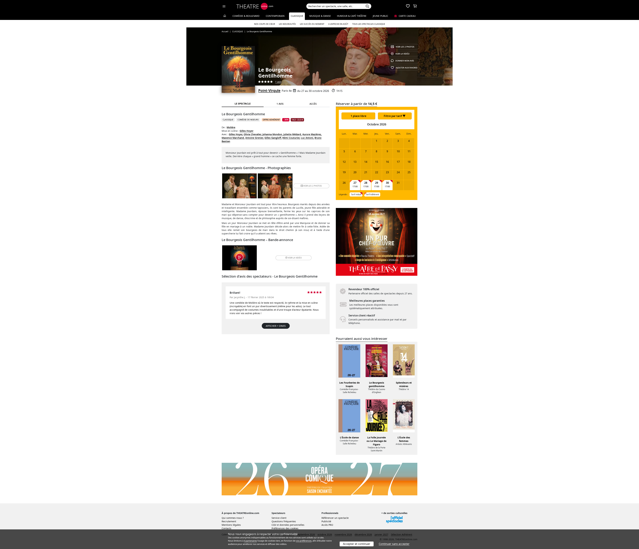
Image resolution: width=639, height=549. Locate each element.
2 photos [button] (312, 185)
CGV (274, 524)
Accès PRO (327, 524)
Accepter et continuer (356, 544)
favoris (407, 67)
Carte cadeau (407, 15)
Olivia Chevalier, (253, 134)
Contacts (226, 528)
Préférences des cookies (285, 528)
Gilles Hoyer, (236, 134)
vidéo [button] (295, 257)
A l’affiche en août (338, 24)
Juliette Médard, (292, 134)
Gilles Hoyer (246, 130)
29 (376, 182)
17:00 (355, 186)
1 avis (278, 81)
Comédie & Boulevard (245, 15)
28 (365, 182)
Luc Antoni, (307, 137)
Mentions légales (231, 524)
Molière (231, 127)
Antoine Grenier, (254, 137)
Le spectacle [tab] (243, 103)
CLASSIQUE (228, 119)
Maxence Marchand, (233, 137)
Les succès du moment (312, 24)
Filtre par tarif (393, 116)
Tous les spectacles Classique (368, 24)
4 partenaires (250, 540)
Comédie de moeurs (248, 119)
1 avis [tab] (280, 103)
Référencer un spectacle (335, 517)
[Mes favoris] (408, 6)
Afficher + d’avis (276, 325)
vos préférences (304, 540)
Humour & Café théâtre (351, 15)
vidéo (402, 53)
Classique (297, 15)
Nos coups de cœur (264, 24)
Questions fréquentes (284, 521)
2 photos (405, 46)
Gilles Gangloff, (273, 137)
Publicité (326, 521)
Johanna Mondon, (272, 134)
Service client (279, 517)
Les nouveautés (287, 24)
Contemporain (275, 15)
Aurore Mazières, (312, 134)
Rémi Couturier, (291, 137)
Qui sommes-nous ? (233, 517)
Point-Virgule (269, 90)
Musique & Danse (320, 15)
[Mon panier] (415, 6)
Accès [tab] (313, 103)
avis (404, 60)
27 (354, 182)
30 (387, 182)
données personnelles (292, 524)
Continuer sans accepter (394, 544)
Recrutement (229, 521)
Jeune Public (380, 15)
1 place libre (358, 116)
